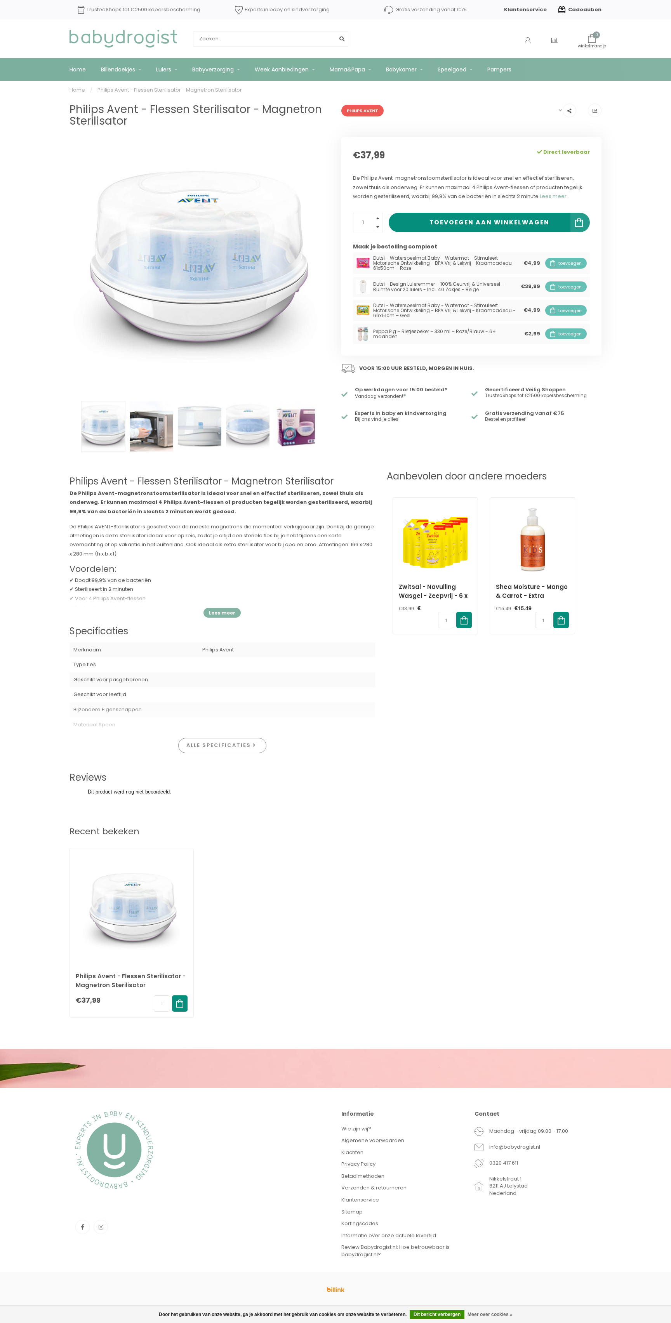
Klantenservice (525, 9)
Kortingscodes (359, 1223)
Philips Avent (362, 111)
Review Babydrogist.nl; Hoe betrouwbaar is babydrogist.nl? (395, 1250)
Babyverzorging (213, 69)
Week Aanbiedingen (282, 69)
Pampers (499, 69)
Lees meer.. (554, 196)
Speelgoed (452, 69)
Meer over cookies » (490, 1314)
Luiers (163, 69)
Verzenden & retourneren (374, 1187)
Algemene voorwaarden (372, 1140)
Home (78, 69)
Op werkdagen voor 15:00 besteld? (401, 389)
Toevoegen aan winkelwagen (489, 222)
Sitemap (352, 1211)
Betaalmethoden (362, 1176)
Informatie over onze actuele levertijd (388, 1235)
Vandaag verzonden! (380, 396)
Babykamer (401, 69)
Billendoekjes (118, 69)
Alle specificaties (219, 745)
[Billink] (335, 1289)
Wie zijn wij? (356, 1128)
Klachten (352, 1152)
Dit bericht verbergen (437, 1314)
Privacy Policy (358, 1164)
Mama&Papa (347, 69)
